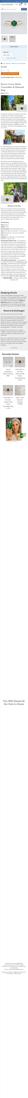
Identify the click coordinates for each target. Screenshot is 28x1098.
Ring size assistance (11, 58)
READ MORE (14, 348)
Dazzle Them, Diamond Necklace (20, 400)
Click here (20, 247)
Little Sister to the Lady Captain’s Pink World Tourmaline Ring (20, 374)
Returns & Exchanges (19, 63)
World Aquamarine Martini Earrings (8, 371)
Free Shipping (6, 63)
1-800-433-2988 (23, 1)
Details (17, 1)
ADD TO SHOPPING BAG (10, 74)
